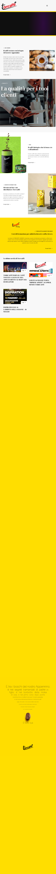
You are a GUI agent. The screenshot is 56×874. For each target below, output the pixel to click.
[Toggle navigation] (39, 5)
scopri (2, 101)
